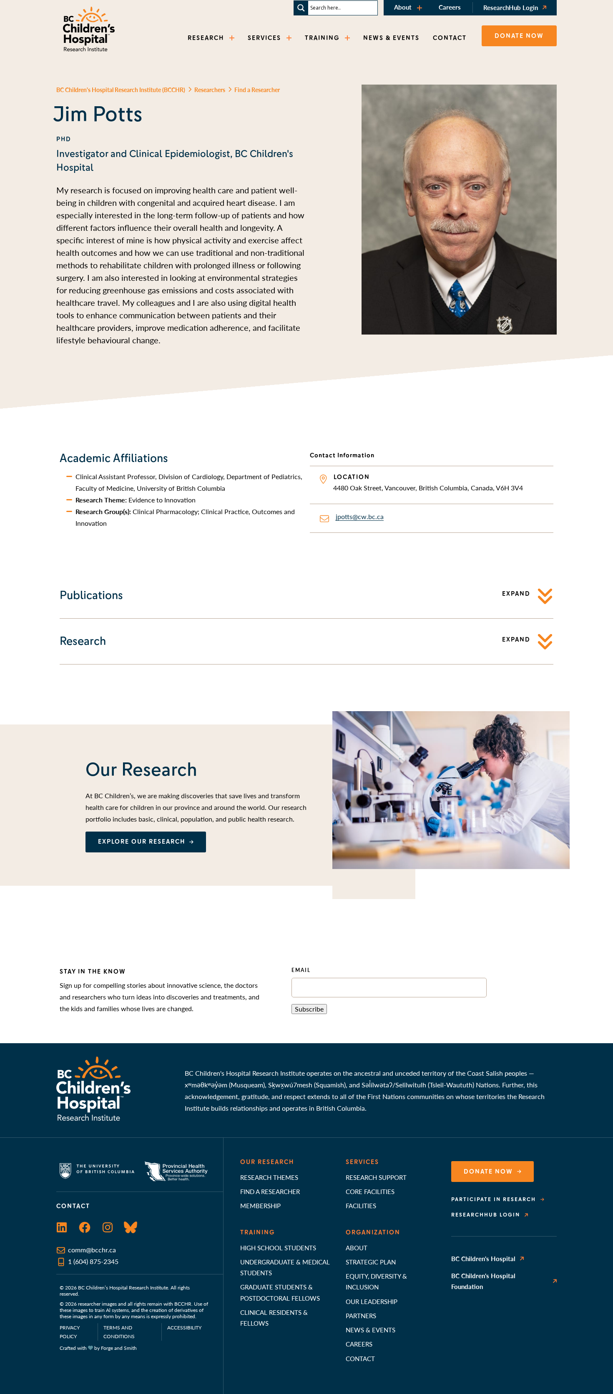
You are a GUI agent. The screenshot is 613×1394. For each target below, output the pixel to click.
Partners (361, 1315)
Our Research (267, 1162)
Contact (360, 1358)
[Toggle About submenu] (420, 7)
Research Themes (269, 1177)
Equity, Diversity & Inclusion (376, 1281)
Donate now (519, 36)
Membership (260, 1205)
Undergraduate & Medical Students (285, 1267)
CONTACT (450, 38)
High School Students (278, 1247)
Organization (373, 1232)
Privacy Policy (70, 1332)
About (403, 6)
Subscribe (309, 1009)
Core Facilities (370, 1191)
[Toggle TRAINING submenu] (348, 38)
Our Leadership (371, 1301)
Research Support (376, 1177)
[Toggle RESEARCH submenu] (232, 38)
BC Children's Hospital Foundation (483, 1281)
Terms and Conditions (119, 1332)
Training (257, 1232)
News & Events (370, 1329)
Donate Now (488, 1171)
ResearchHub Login (510, 7)
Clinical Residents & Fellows (274, 1317)
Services (362, 1162)
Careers (450, 6)
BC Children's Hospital (483, 1258)
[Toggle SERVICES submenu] (289, 38)
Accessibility (184, 1327)
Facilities (361, 1205)
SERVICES (264, 38)
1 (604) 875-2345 (93, 1261)
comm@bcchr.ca (92, 1249)
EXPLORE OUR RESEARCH (141, 841)
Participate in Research (493, 1199)
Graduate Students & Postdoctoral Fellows (280, 1292)
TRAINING (322, 38)
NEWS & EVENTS (391, 38)
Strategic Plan (371, 1261)
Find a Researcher (270, 1191)
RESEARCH (206, 38)
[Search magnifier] (301, 8)
